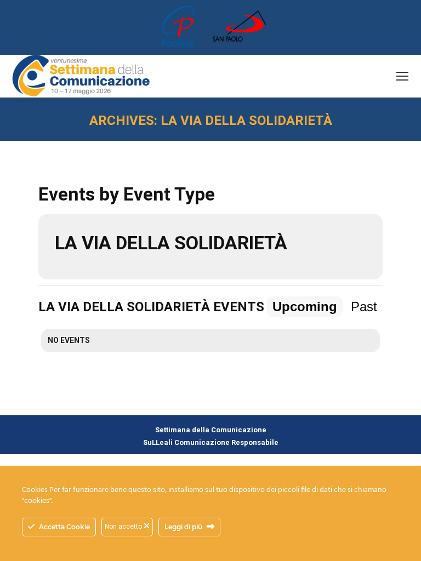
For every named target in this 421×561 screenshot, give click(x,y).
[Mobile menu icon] (402, 76)
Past (364, 306)
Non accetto (124, 526)
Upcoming (304, 306)
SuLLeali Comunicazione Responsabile (210, 442)
